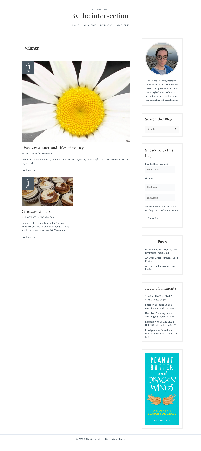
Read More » (28, 170)
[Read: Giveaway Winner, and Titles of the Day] (76, 101)
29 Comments (29, 153)
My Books (106, 25)
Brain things (45, 153)
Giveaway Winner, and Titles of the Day (53, 147)
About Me (90, 25)
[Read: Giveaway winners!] (47, 191)
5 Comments (29, 217)
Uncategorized (46, 217)
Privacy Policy (118, 439)
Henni (148, 313)
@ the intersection (100, 15)
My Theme (123, 25)
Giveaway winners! (37, 211)
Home (75, 25)
